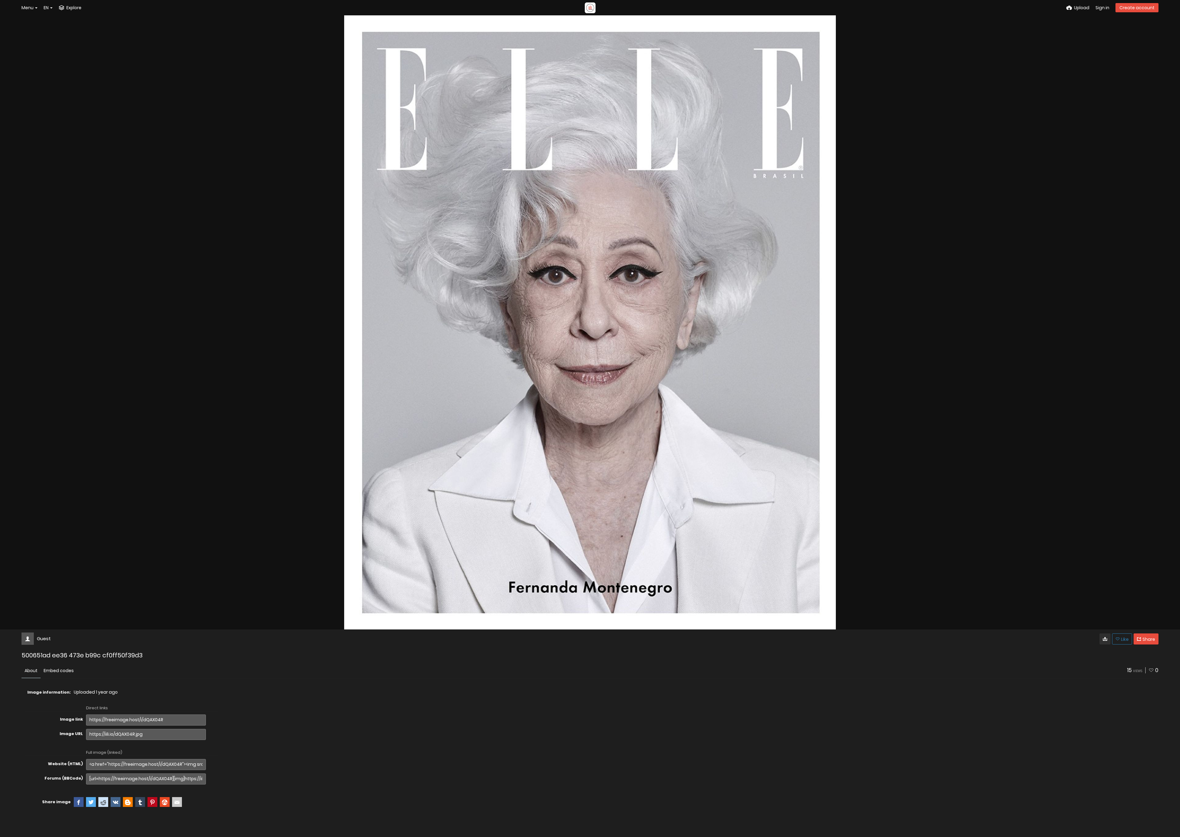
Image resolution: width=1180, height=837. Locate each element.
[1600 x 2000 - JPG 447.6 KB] (1105, 638)
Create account (1136, 8)
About (31, 671)
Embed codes (59, 671)
